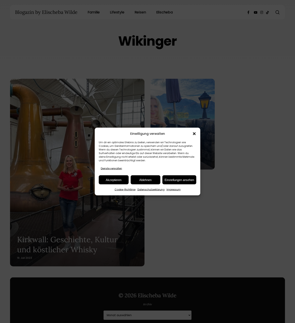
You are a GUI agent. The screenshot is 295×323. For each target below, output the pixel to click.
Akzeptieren (113, 179)
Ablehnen (145, 179)
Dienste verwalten (111, 168)
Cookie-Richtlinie (125, 189)
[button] (194, 134)
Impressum (174, 189)
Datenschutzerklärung (151, 189)
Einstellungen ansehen (179, 179)
